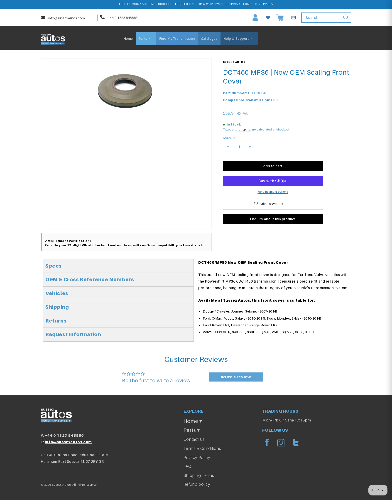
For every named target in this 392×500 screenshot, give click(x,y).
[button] (146, 38)
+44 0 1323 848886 (122, 17)
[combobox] (326, 17)
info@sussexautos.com (66, 18)
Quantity (229, 137)
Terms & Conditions (202, 448)
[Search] (346, 17)
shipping (244, 129)
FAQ (187, 466)
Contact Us (194, 439)
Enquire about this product (273, 219)
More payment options (273, 191)
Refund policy (197, 484)
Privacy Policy (197, 457)
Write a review (236, 377)
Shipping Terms (199, 475)
